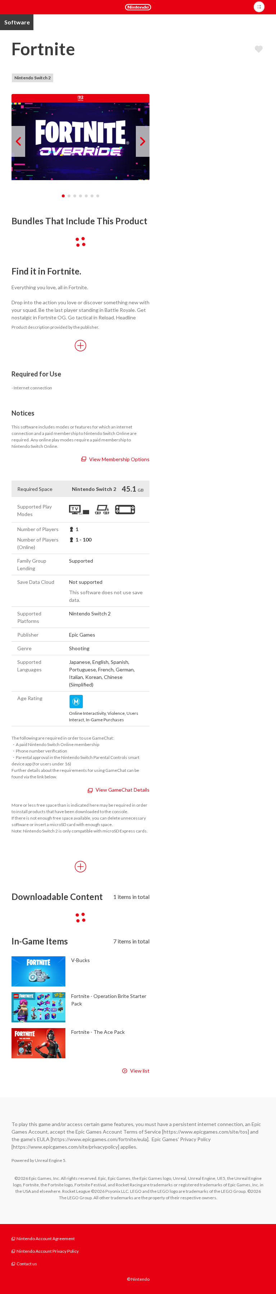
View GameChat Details (123, 790)
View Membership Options (119, 459)
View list (140, 1071)
